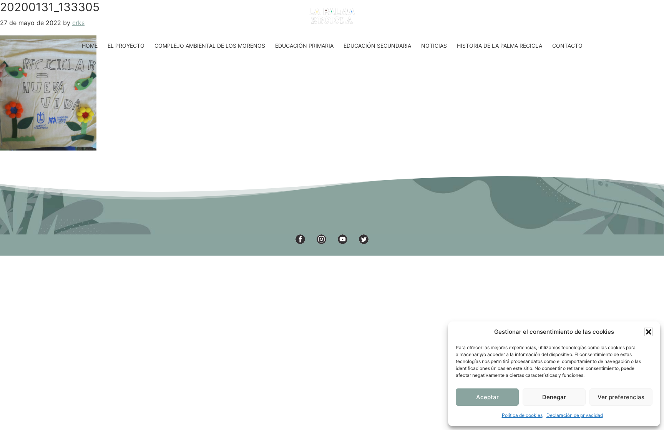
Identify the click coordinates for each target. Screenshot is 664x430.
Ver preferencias (621, 397)
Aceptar (487, 397)
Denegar (554, 397)
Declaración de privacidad (574, 415)
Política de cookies (522, 415)
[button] (648, 332)
